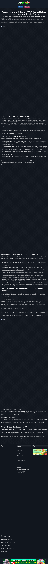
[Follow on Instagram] (20, 472)
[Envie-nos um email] (24, 472)
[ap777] (24, 2)
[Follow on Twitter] (22, 472)
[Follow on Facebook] (18, 472)
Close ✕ (24, 558)
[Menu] (1, 2)
